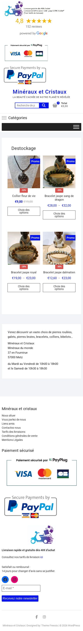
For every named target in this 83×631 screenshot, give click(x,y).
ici (41, 557)
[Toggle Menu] (76, 127)
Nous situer (8, 415)
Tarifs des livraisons (13, 431)
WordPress (74, 625)
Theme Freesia (49, 625)
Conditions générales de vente (19, 435)
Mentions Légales (12, 439)
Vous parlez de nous (14, 419)
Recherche (44, 105)
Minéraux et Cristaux (40, 92)
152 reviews (34, 26)
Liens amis (8, 423)
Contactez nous (11, 427)
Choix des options (24, 211)
